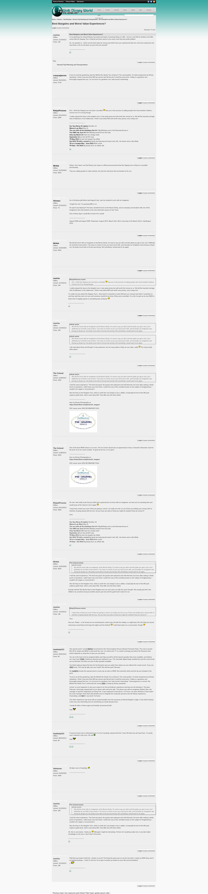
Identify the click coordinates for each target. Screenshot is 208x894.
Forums (59, 19)
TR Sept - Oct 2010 (76, 145)
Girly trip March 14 (76, 135)
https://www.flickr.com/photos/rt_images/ (84, 404)
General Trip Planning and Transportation (85, 19)
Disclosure (80, 1)
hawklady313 (58, 649)
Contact (148, 10)
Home (99, 10)
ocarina (56, 35)
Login (54, 28)
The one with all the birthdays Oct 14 (83, 130)
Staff (99, 15)
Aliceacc (56, 201)
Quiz (140, 10)
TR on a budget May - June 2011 (81, 143)
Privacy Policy (70, 1)
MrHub (56, 166)
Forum (108, 10)
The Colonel (58, 373)
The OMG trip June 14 (77, 132)
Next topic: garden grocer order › (98, 893)
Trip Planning (67, 19)
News (125, 10)
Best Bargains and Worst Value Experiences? (113, 19)
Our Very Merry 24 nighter (79, 126)
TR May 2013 (74, 139)
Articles (116, 10)
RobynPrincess (59, 110)
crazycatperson (59, 75)
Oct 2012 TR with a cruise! (79, 141)
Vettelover (57, 768)
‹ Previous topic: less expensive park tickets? (69, 893)
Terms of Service (58, 1)
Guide (133, 10)
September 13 (74, 137)
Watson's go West (76, 128)
